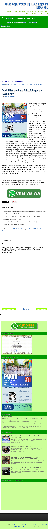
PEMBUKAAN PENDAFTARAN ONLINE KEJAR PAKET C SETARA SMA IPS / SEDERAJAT (26, 458)
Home (3, 84)
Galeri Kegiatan (32, 22)
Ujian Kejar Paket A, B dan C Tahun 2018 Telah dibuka (27, 468)
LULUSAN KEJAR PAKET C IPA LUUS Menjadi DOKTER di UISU (22, 216)
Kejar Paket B (21, 18)
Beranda (26, 309)
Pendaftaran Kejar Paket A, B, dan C (12, 214)
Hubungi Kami (5, 26)
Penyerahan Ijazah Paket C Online (12, 219)
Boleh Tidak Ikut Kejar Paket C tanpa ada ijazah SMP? (22, 92)
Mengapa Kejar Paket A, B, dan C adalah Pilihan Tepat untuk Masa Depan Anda (24, 211)
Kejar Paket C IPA (30, 84)
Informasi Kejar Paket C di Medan (21, 446)
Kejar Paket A (10, 18)
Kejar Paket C (31, 18)
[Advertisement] (24, 54)
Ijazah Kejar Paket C (11, 84)
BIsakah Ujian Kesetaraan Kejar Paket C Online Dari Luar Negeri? (20, 222)
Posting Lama (41, 309)
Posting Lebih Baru (9, 309)
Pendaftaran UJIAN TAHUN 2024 (16, 22)
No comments (10, 97)
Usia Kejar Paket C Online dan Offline (13, 224)
